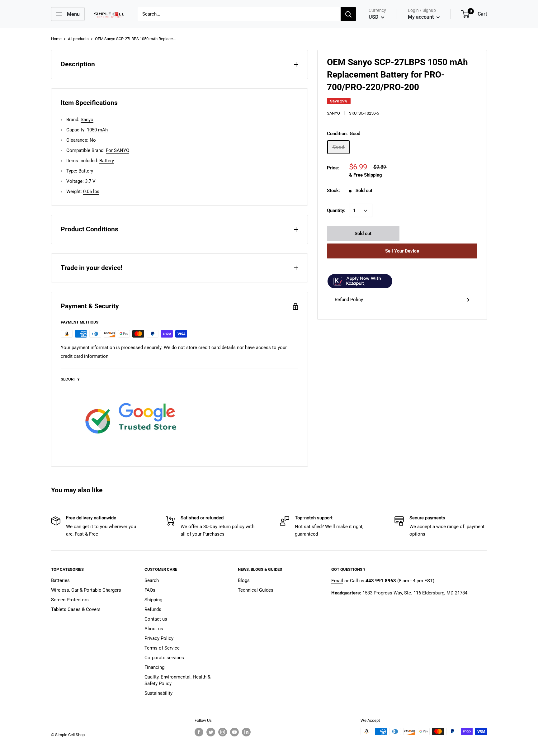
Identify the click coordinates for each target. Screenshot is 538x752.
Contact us (155, 619)
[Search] (348, 14)
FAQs (149, 590)
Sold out (363, 234)
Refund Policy (349, 300)
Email (337, 581)
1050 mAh (97, 130)
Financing (154, 667)
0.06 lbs (91, 191)
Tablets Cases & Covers (76, 609)
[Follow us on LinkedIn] (246, 732)
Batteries (60, 580)
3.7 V (90, 181)
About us (153, 628)
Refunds (152, 609)
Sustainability (158, 693)
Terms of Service (162, 648)
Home (56, 38)
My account (421, 17)
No (93, 140)
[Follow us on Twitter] (210, 732)
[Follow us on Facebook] (199, 732)
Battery (106, 160)
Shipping (153, 600)
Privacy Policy (158, 638)
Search (151, 580)
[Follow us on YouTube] (234, 732)
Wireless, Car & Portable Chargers (86, 590)
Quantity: (336, 211)
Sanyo (333, 113)
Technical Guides (255, 590)
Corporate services (164, 657)
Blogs (244, 580)
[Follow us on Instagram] (222, 732)
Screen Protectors (70, 600)
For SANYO (117, 150)
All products (78, 38)
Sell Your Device (402, 251)
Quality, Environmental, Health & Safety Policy (177, 680)
